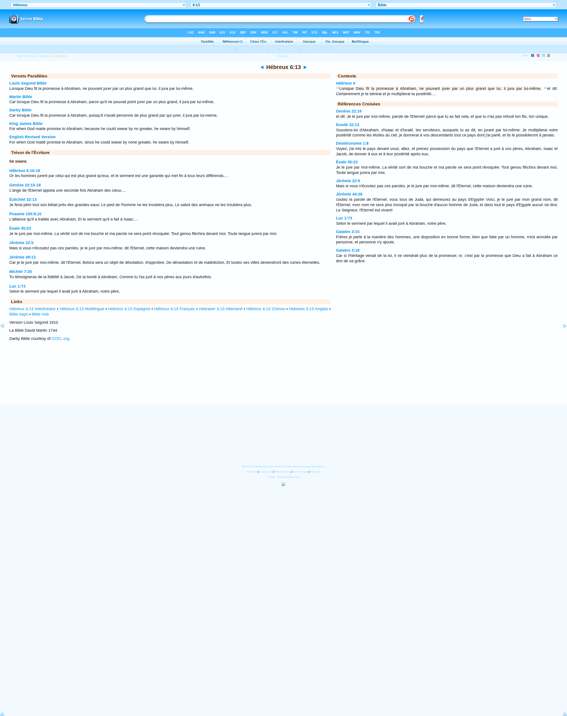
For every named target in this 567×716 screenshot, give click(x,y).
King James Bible (26, 123)
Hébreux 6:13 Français (174, 309)
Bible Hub (40, 314)
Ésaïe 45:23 (20, 228)
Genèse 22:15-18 (25, 185)
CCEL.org (60, 338)
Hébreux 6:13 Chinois (265, 309)
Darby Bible (20, 110)
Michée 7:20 (20, 271)
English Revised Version (32, 137)
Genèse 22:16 (349, 111)
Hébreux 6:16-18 (24, 170)
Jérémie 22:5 (21, 243)
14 (545, 88)
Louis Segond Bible (28, 83)
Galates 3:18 (347, 250)
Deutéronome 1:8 (352, 143)
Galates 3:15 (347, 231)
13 (337, 88)
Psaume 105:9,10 (25, 214)
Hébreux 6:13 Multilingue (82, 309)
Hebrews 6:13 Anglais (308, 309)
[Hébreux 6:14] (561, 336)
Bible (20, 56)
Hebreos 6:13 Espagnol (129, 309)
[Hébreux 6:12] (5, 336)
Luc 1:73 (17, 286)
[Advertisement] (283, 377)
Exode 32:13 (347, 124)
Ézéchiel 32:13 (23, 199)
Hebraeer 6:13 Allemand (220, 309)
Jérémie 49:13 (22, 257)
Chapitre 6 (45, 56)
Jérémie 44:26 (349, 194)
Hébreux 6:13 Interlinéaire (32, 309)
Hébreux (31, 56)
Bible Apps (18, 314)
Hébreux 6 (345, 83)
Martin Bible (20, 97)
